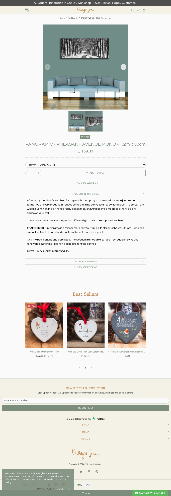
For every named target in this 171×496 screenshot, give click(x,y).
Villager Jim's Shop (85, 10)
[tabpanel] (44, 334)
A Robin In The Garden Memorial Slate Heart (127, 352)
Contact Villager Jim (151, 493)
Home (62, 18)
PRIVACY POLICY (45, 489)
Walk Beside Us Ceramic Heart (44, 352)
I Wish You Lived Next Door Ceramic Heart (86, 352)
